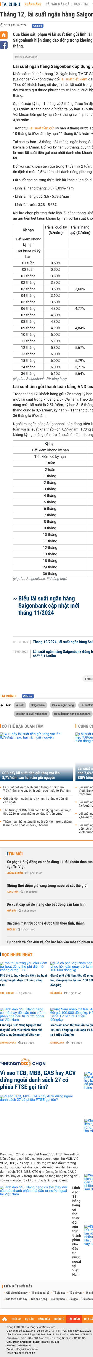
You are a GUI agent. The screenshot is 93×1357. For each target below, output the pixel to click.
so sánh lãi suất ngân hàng (32, 714)
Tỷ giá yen (75, 1292)
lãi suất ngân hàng (63, 705)
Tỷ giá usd (59, 1292)
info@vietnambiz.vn (26, 1349)
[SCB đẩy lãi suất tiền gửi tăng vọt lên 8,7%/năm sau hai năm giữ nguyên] (36, 756)
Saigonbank (38, 705)
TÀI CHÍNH (74, 1319)
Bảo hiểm (81, 4)
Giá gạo (73, 1299)
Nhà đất (11, 910)
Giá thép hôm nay (16, 1299)
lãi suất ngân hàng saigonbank (72, 714)
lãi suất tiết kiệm (74, 79)
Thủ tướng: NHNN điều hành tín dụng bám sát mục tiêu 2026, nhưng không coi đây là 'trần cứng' (37, 812)
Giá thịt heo (58, 1299)
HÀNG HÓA (44, 1319)
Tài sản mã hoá (57, 4)
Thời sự (11, 929)
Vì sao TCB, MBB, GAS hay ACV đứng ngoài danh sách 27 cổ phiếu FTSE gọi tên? (38, 1080)
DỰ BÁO (29, 1319)
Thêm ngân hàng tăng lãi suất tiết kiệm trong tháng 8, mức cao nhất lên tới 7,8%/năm (37, 823)
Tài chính (11, 4)
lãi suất (20, 705)
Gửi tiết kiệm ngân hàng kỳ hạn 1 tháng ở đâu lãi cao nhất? (35, 800)
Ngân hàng (32, 4)
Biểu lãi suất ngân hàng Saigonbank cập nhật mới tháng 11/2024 (48, 605)
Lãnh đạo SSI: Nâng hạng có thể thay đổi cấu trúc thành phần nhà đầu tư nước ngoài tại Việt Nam (21, 1030)
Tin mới (15, 853)
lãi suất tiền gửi (42, 128)
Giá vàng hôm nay (17, 1292)
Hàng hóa (12, 891)
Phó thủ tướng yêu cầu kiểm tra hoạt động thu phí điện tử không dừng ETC (23, 980)
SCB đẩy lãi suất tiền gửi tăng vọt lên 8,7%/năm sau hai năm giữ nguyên (31, 775)
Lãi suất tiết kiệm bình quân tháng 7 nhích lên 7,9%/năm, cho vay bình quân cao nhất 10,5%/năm (37, 789)
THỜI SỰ (16, 1319)
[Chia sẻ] (4, 45)
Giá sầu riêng (39, 1299)
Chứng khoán (15, 872)
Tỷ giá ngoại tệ (40, 1292)
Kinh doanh (7, 993)
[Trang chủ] (4, 35)
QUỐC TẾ (59, 1319)
